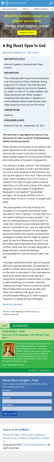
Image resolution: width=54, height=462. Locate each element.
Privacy (6, 438)
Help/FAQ (34, 438)
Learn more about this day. (13, 364)
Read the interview (12, 304)
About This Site (11, 434)
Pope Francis (33, 52)
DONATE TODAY (27, 32)
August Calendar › (40, 370)
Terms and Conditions (32, 434)
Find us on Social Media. (16, 429)
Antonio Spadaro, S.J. (16, 52)
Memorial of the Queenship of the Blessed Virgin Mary (25, 336)
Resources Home (10, 9)
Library (26, 9)
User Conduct (19, 438)
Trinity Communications (34, 444)
